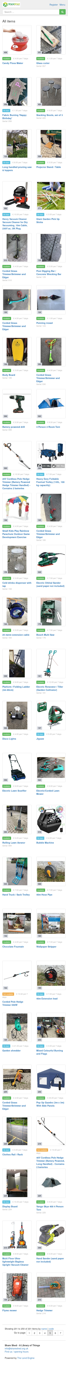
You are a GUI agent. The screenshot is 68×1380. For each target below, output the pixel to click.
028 (39, 156)
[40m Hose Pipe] (51, 871)
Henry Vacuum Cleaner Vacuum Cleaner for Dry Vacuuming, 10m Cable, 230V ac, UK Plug (15, 223)
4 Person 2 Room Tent (48, 426)
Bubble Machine (45, 842)
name (44, 1328)
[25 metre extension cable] (17, 611)
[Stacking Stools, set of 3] (51, 92)
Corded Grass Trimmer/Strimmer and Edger (14, 274)
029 (39, 572)
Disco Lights (9, 738)
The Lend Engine (25, 1357)
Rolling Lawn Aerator (13, 842)
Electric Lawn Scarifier (14, 790)
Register (53, 4)
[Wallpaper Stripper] (51, 923)
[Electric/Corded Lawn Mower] (51, 767)
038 (5, 676)
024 (39, 780)
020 (39, 416)
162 (5, 988)
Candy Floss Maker (12, 63)
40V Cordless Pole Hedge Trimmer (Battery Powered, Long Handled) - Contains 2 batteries (50, 1162)
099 (5, 416)
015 (5, 1248)
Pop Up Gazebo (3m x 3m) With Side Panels (50, 1104)
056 (5, 104)
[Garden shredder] (17, 1027)
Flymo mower (9, 1310)
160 (39, 936)
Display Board (10, 1206)
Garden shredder (11, 1050)
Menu (62, 4)
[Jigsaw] (51, 715)
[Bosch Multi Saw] (51, 611)
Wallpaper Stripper (46, 946)
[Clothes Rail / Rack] (17, 1131)
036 (5, 780)
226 (5, 1144)
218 (39, 1144)
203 (39, 1040)
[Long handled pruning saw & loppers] (17, 144)
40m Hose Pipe (44, 894)
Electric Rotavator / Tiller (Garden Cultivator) (49, 688)
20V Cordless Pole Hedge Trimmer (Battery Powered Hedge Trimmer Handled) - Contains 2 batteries (16, 483)
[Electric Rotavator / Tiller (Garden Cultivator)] (51, 663)
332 (5, 208)
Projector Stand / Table (48, 167)
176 (39, 624)
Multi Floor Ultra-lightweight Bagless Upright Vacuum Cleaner (15, 1261)
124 (39, 312)
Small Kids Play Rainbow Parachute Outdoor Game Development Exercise (16, 534)
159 (5, 572)
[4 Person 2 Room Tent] (51, 404)
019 (39, 832)
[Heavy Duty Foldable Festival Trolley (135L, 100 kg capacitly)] (51, 455)
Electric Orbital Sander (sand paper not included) (50, 584)
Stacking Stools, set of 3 (49, 115)
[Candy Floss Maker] (17, 40)
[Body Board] (17, 352)
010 (5, 260)
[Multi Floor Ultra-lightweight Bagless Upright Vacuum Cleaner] (17, 1235)
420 (39, 104)
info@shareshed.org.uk (16, 1348)
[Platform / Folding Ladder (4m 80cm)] (17, 663)
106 (5, 364)
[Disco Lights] (17, 715)
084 (5, 832)
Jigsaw (40, 738)
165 (39, 520)
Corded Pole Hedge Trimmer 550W (12, 1003)
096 (39, 468)
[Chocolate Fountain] (17, 923)
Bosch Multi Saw (45, 634)
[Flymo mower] (17, 1287)
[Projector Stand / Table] (51, 144)
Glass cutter (42, 63)
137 (39, 728)
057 (39, 52)
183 (39, 988)
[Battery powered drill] (17, 404)
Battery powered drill (13, 426)
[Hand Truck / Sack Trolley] (17, 871)
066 (5, 728)
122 (5, 156)
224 (5, 1196)
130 (5, 312)
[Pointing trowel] (51, 300)
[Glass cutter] (51, 40)
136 (5, 520)
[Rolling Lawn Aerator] (17, 819)
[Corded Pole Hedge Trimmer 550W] (17, 975)
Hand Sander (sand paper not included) (50, 1260)
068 (39, 884)
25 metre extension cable (15, 634)
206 (39, 1092)
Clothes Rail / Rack (12, 1154)
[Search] (62, 12)
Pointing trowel (44, 322)
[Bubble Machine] (51, 819)
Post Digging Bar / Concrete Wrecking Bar (48, 272)
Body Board (8, 374)
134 (5, 1299)
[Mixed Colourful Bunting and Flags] (51, 1027)
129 (39, 260)
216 (39, 1299)
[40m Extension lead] (51, 975)
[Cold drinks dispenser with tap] (17, 559)
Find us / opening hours (16, 1351)
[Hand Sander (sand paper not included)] (51, 1235)
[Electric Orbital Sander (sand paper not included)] (51, 559)
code (51, 1328)
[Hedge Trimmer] (51, 1287)
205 (5, 1092)
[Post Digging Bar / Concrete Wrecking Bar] (51, 248)
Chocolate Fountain (13, 946)
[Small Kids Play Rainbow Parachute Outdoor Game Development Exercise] (17, 507)
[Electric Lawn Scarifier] (17, 767)
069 (5, 468)
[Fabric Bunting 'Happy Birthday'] (17, 92)
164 (5, 624)
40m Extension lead (47, 998)
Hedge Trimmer (44, 1310)
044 (5, 884)
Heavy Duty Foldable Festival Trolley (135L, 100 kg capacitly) (50, 482)
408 (5, 52)
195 (5, 1040)
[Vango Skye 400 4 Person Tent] (51, 1183)
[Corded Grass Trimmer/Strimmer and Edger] (17, 248)
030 (39, 364)
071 (39, 208)
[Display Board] (17, 1183)
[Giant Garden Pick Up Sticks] (51, 196)
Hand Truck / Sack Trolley (16, 894)
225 (39, 1196)
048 (39, 1248)
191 (39, 676)
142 (5, 936)
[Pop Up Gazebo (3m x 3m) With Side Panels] (51, 1079)
